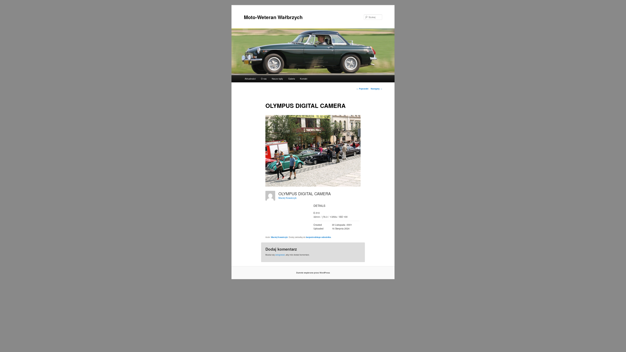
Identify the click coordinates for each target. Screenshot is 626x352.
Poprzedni (362, 88)
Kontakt (303, 78)
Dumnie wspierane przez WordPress (313, 272)
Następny (376, 88)
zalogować (280, 254)
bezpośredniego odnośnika (318, 237)
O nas (264, 78)
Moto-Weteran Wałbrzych (273, 17)
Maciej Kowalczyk (287, 197)
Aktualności (250, 78)
